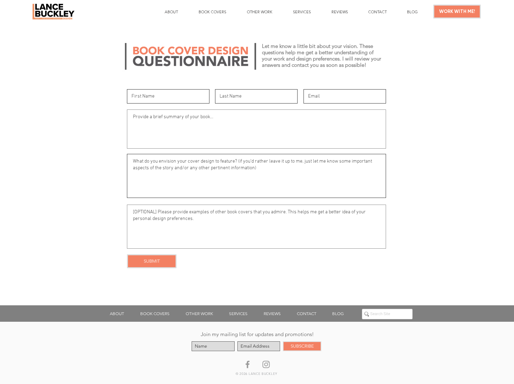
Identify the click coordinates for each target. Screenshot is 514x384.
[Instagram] (266, 364)
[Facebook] (247, 364)
